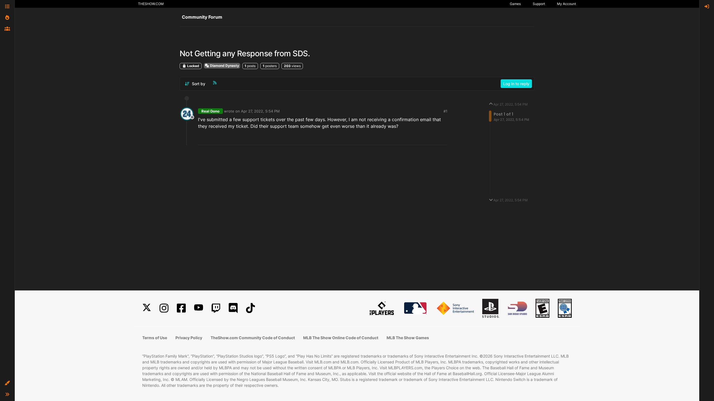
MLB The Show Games (408, 337)
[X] (146, 308)
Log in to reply (516, 83)
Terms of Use (154, 337)
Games (515, 4)
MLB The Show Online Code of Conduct (340, 337)
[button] (7, 383)
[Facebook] (181, 308)
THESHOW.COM (151, 4)
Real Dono (210, 111)
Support (539, 4)
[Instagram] (164, 308)
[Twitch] (215, 308)
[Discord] (233, 308)
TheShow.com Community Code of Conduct (253, 337)
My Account (566, 4)
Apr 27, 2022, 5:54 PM (260, 111)
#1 (445, 111)
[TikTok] (250, 308)
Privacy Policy (188, 337)
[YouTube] (198, 308)
